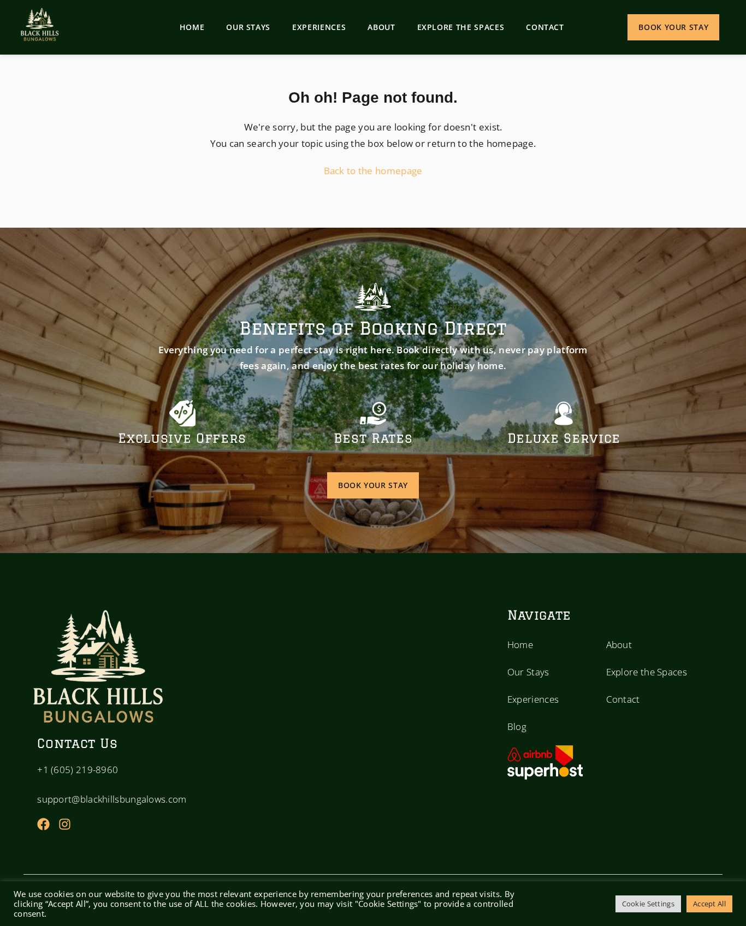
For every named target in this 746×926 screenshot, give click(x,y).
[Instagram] (64, 824)
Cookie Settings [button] (648, 904)
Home (192, 27)
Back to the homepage (373, 170)
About (381, 27)
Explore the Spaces (461, 27)
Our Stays (248, 27)
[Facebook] (43, 824)
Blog (516, 726)
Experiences (319, 27)
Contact (545, 27)
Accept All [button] (709, 904)
